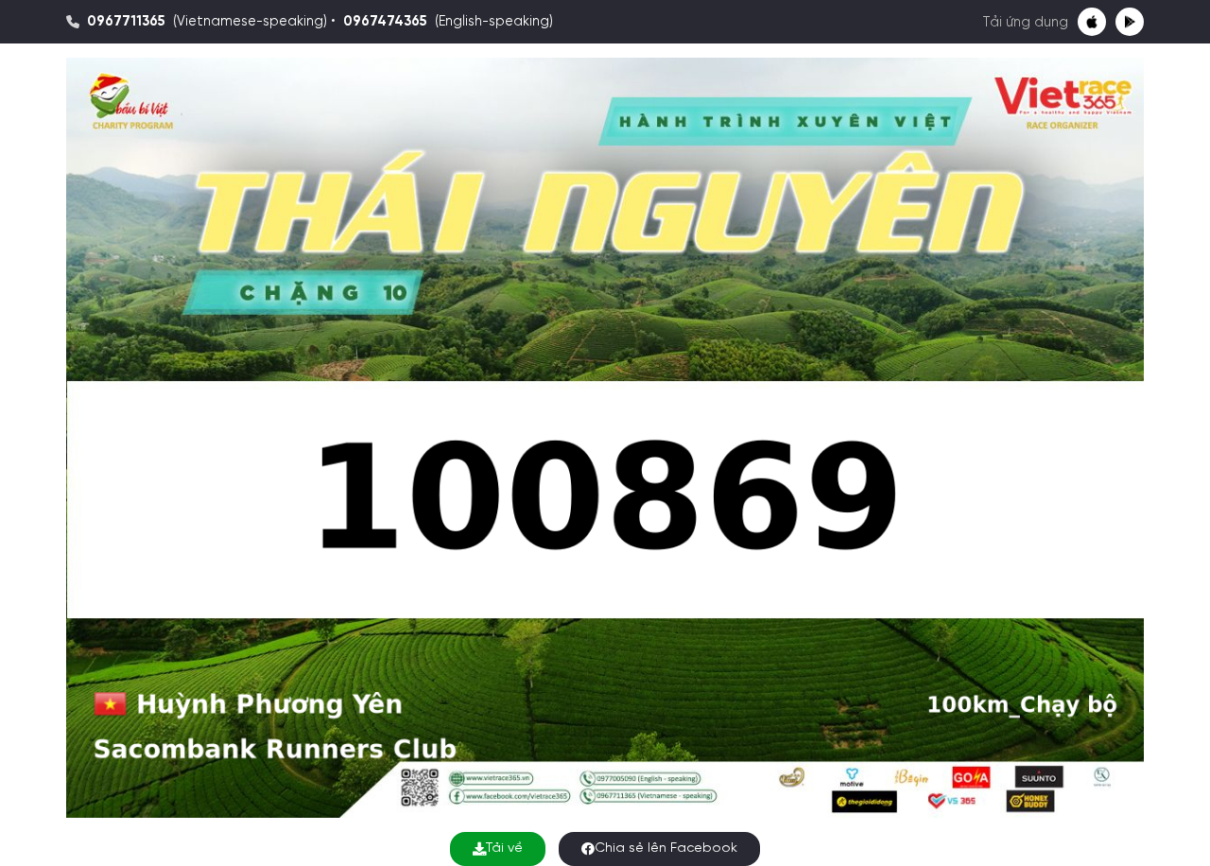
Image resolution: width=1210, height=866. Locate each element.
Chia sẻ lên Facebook (666, 848)
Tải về (504, 848)
